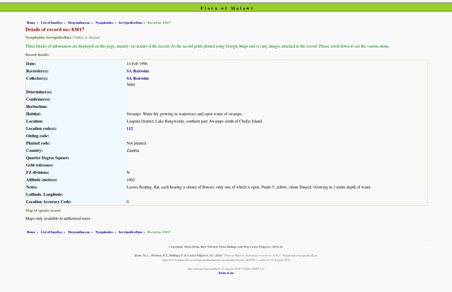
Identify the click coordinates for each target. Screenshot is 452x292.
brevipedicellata (130, 22)
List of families (51, 22)
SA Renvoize (138, 71)
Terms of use (226, 273)
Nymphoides (104, 22)
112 (130, 128)
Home (31, 22)
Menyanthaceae (79, 22)
